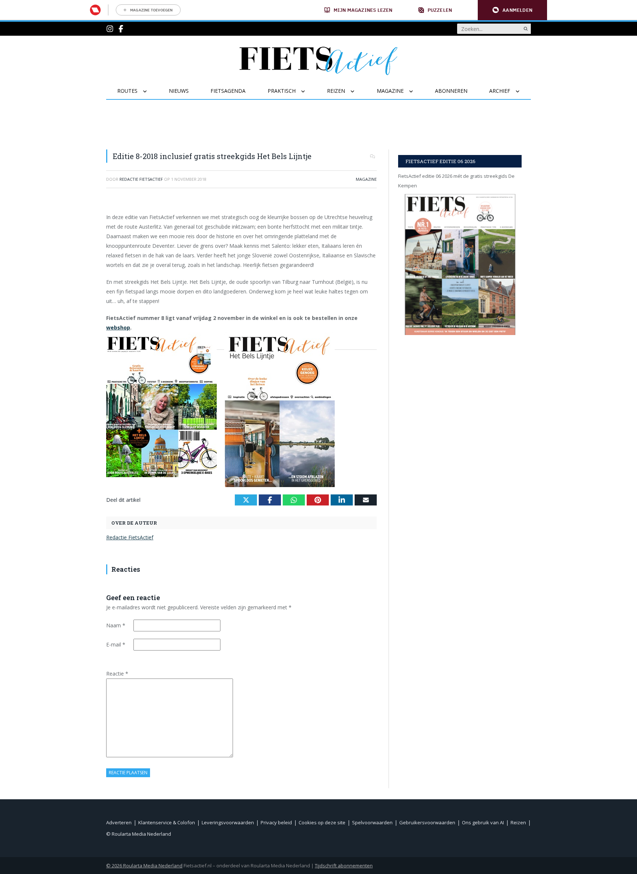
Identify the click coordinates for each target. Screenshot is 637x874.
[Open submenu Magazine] (415, 91)
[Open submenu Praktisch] (307, 91)
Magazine (366, 179)
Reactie (117, 673)
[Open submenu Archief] (522, 91)
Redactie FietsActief (129, 537)
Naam (115, 625)
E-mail (115, 644)
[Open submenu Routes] (149, 91)
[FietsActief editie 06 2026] (460, 264)
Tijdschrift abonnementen (344, 865)
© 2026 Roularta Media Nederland (144, 865)
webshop (118, 327)
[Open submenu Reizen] (357, 91)
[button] (512, 10)
